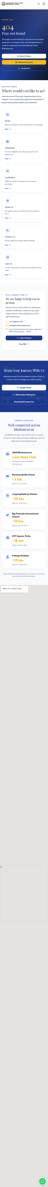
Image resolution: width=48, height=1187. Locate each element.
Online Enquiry (25, 338)
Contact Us (25, 68)
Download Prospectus (24, 402)
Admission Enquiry (25, 62)
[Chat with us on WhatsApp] (42, 1181)
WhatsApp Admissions (25, 394)
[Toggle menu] (43, 3)
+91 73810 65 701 (16, 322)
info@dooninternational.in (19, 325)
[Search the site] (38, 3)
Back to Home (25, 56)
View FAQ (22, 344)
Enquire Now (25, 387)
